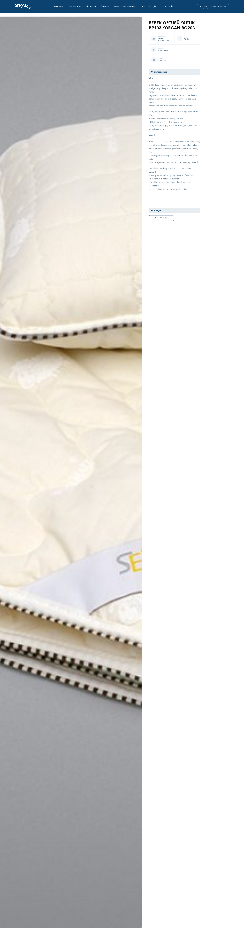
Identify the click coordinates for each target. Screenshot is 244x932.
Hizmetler (91, 6)
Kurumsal (59, 6)
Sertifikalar (75, 6)
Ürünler (105, 6)
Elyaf (142, 6)
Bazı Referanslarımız (124, 6)
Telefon (163, 218)
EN (205, 6)
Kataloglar (216, 6)
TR (200, 6)
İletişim (153, 6)
